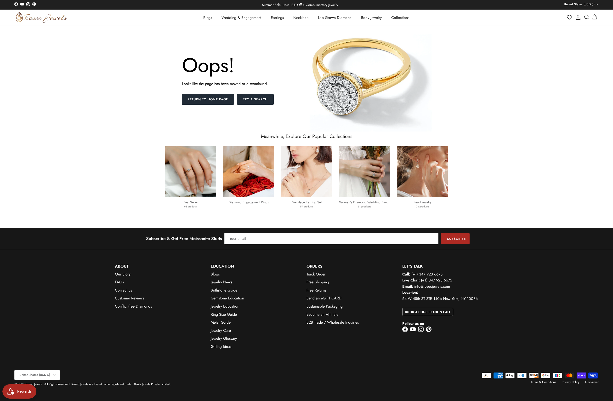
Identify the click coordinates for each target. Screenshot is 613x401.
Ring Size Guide (224, 314)
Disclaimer (592, 382)
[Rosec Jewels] (41, 17)
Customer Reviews (129, 298)
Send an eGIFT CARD (323, 298)
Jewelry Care (221, 330)
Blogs (215, 274)
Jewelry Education (225, 306)
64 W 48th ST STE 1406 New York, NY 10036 (440, 298)
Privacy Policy (570, 382)
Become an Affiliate (322, 314)
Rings (207, 17)
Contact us (123, 290)
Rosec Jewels (34, 384)
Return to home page (208, 99)
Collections (400, 17)
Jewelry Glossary (224, 338)
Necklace (300, 17)
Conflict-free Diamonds (133, 306)
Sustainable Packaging (324, 306)
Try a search (255, 99)
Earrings (277, 17)
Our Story (123, 274)
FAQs (119, 282)
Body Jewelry (371, 17)
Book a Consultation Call (428, 312)
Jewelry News (221, 282)
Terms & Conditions (543, 382)
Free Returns (316, 290)
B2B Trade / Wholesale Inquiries (332, 322)
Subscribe (456, 238)
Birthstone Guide (224, 290)
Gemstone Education (227, 298)
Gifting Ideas (221, 346)
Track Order (315, 274)
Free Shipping (317, 282)
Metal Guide (221, 322)
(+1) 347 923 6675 (427, 274)
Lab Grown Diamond (335, 17)
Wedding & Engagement (241, 17)
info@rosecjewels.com (432, 286)
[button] (570, 17)
